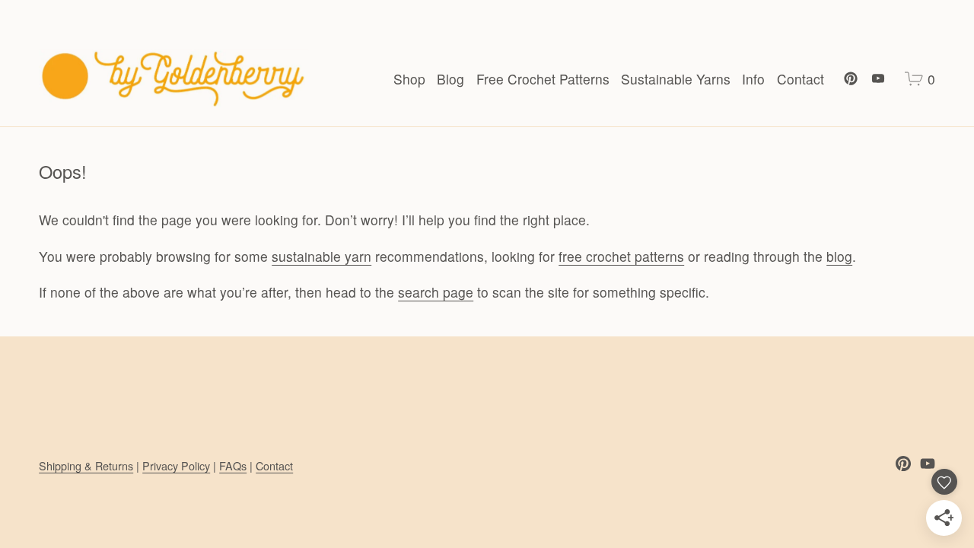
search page (435, 291)
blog (839, 256)
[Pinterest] (850, 78)
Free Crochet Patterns (543, 78)
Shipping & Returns (86, 465)
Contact (800, 78)
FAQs (233, 465)
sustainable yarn (321, 256)
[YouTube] (878, 78)
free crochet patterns (621, 256)
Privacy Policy (176, 465)
